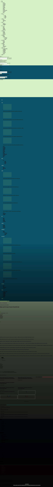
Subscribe (26, 395)
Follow (9, 395)
